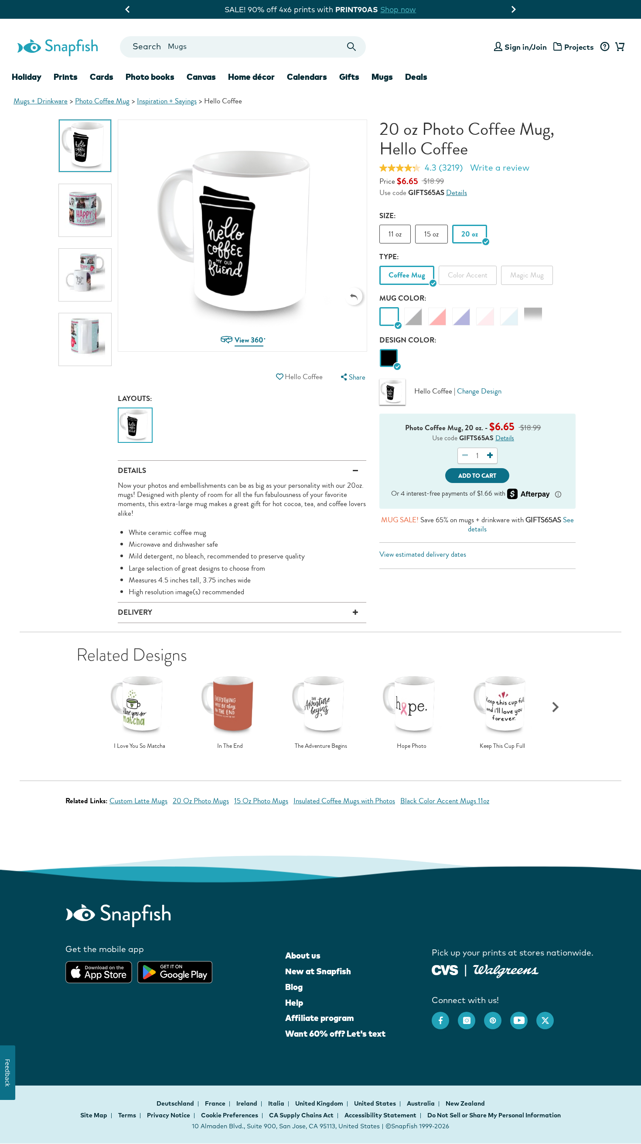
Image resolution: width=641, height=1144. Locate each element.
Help (294, 1002)
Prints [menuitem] (66, 77)
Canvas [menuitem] (201, 77)
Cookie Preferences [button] (229, 1115)
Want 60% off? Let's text (335, 1033)
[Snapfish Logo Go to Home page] (57, 47)
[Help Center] (604, 47)
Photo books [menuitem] (150, 77)
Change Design (479, 390)
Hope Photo (411, 746)
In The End (230, 746)
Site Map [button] (93, 1115)
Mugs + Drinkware (41, 101)
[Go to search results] (351, 47)
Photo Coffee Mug (102, 101)
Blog (294, 987)
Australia (421, 1103)
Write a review (499, 167)
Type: (389, 256)
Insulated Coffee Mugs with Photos (344, 800)
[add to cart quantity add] (489, 456)
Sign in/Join (526, 46)
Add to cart (477, 475)
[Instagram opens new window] (471, 1016)
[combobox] (242, 47)
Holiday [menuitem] (26, 77)
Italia (277, 1103)
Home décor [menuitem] (251, 77)
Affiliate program (319, 1018)
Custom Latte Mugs (138, 800)
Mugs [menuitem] (382, 77)
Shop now (398, 9)
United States (375, 1103)
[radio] (388, 358)
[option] (85, 146)
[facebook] (445, 1016)
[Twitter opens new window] (549, 1016)
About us (302, 955)
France (216, 1103)
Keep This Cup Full (502, 746)
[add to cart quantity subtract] (465, 456)
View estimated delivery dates (422, 554)
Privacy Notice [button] (168, 1115)
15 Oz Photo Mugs (261, 800)
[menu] (351, 377)
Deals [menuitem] (416, 77)
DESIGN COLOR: (407, 340)
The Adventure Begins (321, 746)
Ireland (247, 1103)
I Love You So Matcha (139, 746)
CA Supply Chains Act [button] (301, 1115)
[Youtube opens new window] (523, 1016)
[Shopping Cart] (618, 47)
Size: (387, 215)
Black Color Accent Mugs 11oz (444, 800)
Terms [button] (127, 1115)
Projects (579, 46)
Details (456, 192)
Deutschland (176, 1103)
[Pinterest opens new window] (497, 1016)
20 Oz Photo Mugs (201, 800)
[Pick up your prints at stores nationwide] (445, 968)
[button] (353, 296)
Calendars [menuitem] (307, 77)
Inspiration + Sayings (167, 101)
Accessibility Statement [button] (380, 1115)
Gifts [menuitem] (349, 77)
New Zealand (465, 1103)
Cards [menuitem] (101, 77)
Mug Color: (402, 298)
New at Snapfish (318, 971)
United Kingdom (319, 1103)
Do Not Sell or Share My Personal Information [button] (494, 1115)
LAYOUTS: (135, 398)
